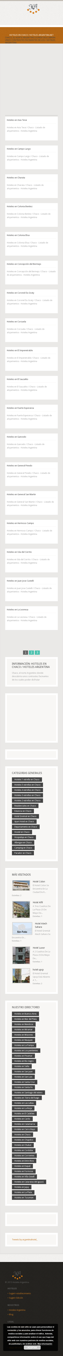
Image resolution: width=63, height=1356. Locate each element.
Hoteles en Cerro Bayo (24, 1129)
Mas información (44, 1343)
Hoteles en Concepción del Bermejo (24, 264)
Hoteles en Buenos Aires (25, 1014)
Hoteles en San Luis (23, 1077)
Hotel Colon (39, 881)
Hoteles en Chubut (22, 1145)
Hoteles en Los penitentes (26, 1050)
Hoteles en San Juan (23, 1071)
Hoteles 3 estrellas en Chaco (27, 795)
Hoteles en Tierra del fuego (26, 1098)
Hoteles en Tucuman (23, 1197)
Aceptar (32, 1347)
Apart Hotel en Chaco (24, 821)
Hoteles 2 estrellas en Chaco (27, 800)
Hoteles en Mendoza (23, 1024)
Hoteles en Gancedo (16, 437)
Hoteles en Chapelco (23, 1140)
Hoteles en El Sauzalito (17, 379)
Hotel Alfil (38, 902)
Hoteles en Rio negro (24, 1061)
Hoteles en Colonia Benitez (19, 206)
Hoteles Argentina (17, 1310)
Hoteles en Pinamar (23, 1056)
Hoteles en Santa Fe (23, 1087)
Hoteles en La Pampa (24, 1045)
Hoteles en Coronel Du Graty (20, 293)
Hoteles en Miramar (23, 1029)
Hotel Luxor (39, 947)
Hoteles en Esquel (22, 1166)
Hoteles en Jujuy (21, 1187)
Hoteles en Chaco (22, 1134)
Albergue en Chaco (23, 842)
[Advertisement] (31, 82)
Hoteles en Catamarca (24, 1124)
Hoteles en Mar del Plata (25, 1019)
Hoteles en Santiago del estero (28, 1092)
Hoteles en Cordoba (23, 1150)
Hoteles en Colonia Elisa (18, 235)
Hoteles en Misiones (23, 1035)
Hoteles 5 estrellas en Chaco (27, 785)
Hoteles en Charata (16, 177)
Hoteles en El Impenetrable (20, 350)
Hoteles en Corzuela (16, 321)
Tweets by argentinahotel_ (24, 1239)
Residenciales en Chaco (25, 806)
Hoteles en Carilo (22, 1119)
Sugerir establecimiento (20, 1293)
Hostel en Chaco (22, 832)
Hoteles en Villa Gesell (24, 1176)
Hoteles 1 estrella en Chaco (26, 779)
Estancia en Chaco (22, 811)
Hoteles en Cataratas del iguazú (29, 1182)
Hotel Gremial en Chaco (25, 816)
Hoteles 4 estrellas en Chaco (27, 790)
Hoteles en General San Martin (21, 494)
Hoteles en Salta (21, 1066)
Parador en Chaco (22, 853)
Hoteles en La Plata (23, 1192)
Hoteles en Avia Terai (17, 120)
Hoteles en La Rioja (23, 1108)
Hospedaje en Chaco (23, 837)
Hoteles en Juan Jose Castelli (20, 580)
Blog (11, 1314)
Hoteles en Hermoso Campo (20, 523)
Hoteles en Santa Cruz (24, 1082)
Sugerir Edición (16, 1298)
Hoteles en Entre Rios (24, 1161)
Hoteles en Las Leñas (24, 1103)
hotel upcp (38, 969)
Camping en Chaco (23, 848)
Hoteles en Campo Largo (19, 149)
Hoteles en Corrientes (24, 1155)
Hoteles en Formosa (23, 1171)
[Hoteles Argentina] (31, 13)
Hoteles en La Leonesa (17, 609)
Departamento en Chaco (25, 827)
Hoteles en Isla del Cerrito (19, 552)
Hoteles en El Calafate (24, 1113)
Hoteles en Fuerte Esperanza (20, 408)
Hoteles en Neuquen (23, 1040)
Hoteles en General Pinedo (19, 465)
